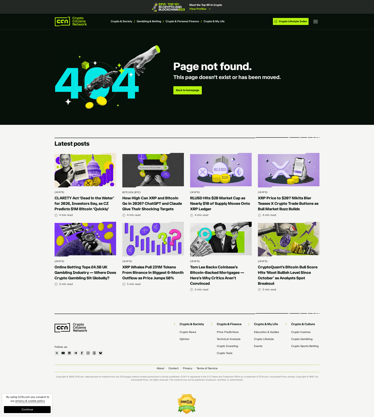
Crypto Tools (224, 353)
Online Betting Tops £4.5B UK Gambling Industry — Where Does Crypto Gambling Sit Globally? (85, 272)
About (160, 368)
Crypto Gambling (301, 339)
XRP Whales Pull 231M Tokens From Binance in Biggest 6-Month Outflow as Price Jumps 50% (153, 272)
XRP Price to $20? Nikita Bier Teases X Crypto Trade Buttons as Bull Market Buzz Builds (288, 203)
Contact (173, 368)
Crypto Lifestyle (264, 339)
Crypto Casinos (300, 332)
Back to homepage (187, 90)
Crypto (59, 192)
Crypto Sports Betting (304, 346)
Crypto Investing (227, 346)
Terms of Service (207, 368)
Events (258, 346)
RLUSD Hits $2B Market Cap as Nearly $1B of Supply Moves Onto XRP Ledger (220, 203)
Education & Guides (266, 332)
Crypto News (188, 332)
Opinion (184, 339)
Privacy (187, 368)
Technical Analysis (228, 339)
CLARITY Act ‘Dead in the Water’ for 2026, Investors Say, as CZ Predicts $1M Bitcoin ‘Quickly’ (84, 203)
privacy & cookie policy (30, 401)
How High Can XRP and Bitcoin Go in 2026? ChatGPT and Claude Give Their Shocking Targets (152, 203)
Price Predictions (228, 332)
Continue (27, 409)
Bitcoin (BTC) (131, 192)
